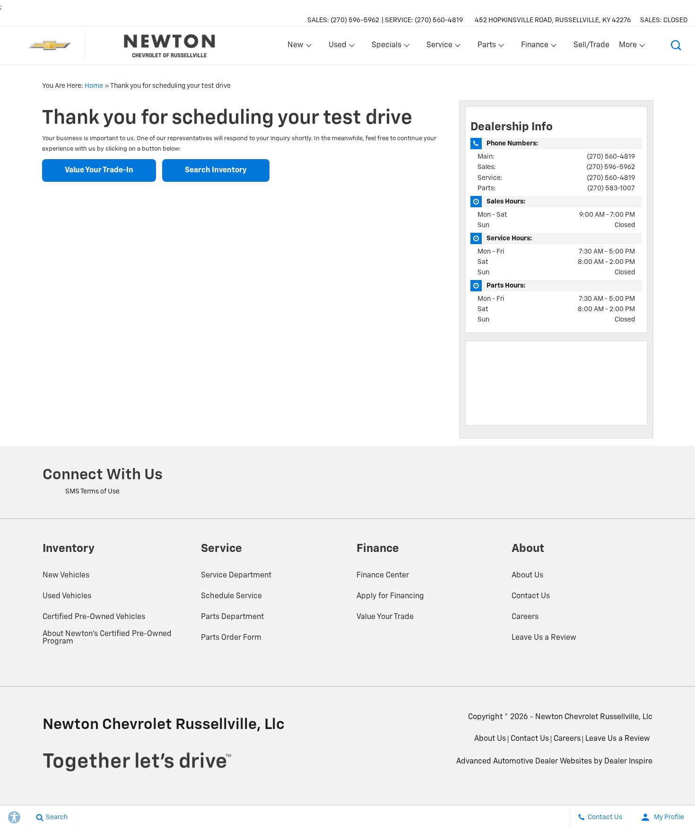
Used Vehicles (67, 596)
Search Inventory (216, 170)
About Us (527, 575)
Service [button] (439, 47)
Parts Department (232, 617)
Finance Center (382, 575)
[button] (676, 45)
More (628, 47)
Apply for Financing (390, 596)
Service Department (236, 575)
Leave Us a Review (544, 638)
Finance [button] (534, 47)
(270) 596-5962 (610, 167)
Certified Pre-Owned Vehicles (94, 617)
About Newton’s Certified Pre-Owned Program (107, 637)
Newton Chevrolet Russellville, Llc (593, 717)
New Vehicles (66, 575)
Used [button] (338, 47)
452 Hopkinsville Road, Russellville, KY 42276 (553, 20)
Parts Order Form (231, 638)
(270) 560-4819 (611, 156)
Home (94, 86)
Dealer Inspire (628, 761)
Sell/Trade (591, 45)
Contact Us (531, 596)
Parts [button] (487, 47)
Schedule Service (231, 596)
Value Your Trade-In (99, 170)
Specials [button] (386, 47)
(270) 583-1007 (611, 188)
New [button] (297, 47)
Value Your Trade (385, 617)
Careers (525, 617)
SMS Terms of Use (92, 491)
